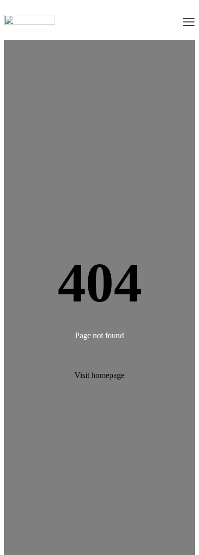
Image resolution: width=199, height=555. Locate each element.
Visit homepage (99, 375)
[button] (189, 22)
